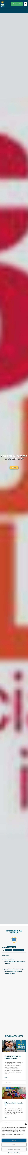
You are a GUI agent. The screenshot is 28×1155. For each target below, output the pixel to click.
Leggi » (6, 1077)
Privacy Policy (17, 1152)
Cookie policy (10, 1152)
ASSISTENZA (9, 950)
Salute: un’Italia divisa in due (14, 1104)
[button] (25, 1124)
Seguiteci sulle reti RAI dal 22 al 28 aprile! (13, 1057)
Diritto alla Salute (11, 947)
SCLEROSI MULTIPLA (18, 950)
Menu (25, 4)
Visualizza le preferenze (14, 1149)
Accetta (14, 1140)
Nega (14, 1144)
